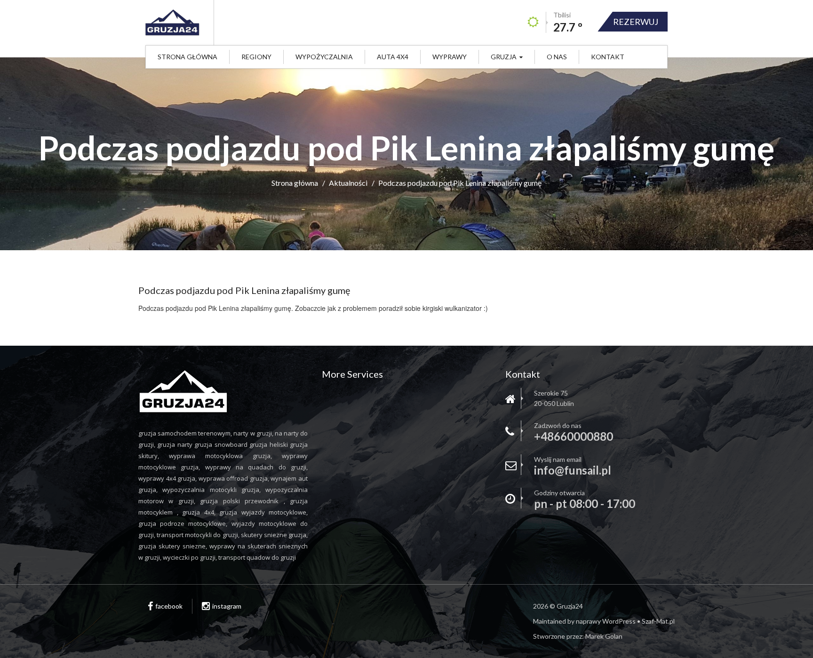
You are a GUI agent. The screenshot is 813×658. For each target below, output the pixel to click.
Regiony (256, 57)
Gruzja (504, 57)
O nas (557, 57)
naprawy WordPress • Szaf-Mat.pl (625, 621)
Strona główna (187, 57)
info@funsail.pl (572, 470)
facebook (169, 606)
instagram (226, 606)
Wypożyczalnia (324, 57)
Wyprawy (449, 57)
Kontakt (607, 57)
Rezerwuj (635, 21)
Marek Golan (603, 636)
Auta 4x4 (392, 57)
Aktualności (348, 182)
